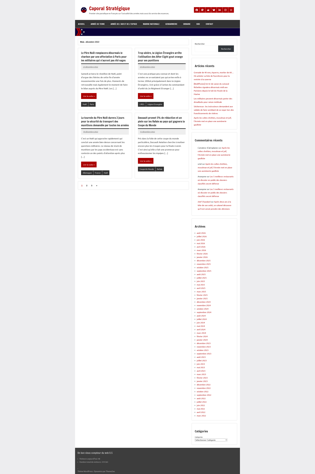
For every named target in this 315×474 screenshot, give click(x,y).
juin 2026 (201, 240)
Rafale (159, 169)
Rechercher (200, 43)
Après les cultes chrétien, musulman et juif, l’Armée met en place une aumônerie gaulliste (212, 121)
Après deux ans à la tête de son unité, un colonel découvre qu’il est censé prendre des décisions (214, 205)
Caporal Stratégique (109, 8)
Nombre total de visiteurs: (90, 462)
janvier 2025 (202, 298)
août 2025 (201, 274)
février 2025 (202, 295)
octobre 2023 (202, 350)
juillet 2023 (202, 360)
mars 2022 (201, 415)
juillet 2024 (202, 319)
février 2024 (202, 336)
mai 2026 (201, 243)
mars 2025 (201, 291)
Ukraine (186, 24)
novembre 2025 (204, 264)
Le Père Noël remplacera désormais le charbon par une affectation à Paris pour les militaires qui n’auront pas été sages (104, 56)
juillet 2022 (202, 402)
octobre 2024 (202, 308)
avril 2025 (201, 288)
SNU (198, 24)
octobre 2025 (202, 267)
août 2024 (201, 315)
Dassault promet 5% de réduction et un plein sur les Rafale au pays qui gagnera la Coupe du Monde (161, 121)
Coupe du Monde (147, 169)
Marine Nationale (151, 24)
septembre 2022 (204, 395)
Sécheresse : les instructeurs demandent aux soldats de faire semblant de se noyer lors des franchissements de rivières (214, 109)
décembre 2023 (204, 343)
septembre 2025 (204, 271)
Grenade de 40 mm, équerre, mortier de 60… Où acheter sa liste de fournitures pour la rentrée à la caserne (214, 75)
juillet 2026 (202, 236)
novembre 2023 (204, 346)
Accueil (81, 24)
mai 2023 (201, 367)
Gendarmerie (171, 24)
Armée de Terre (98, 24)
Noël (85, 104)
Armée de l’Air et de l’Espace (124, 24)
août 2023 (201, 357)
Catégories (199, 437)
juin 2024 (201, 322)
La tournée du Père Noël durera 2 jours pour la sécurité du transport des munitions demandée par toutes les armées (105, 121)
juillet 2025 (202, 277)
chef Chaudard (204, 201)
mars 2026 (201, 250)
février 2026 (202, 253)
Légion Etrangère (155, 104)
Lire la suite (88, 96)
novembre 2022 (204, 388)
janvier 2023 (202, 381)
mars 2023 (201, 374)
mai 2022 (201, 408)
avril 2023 (201, 371)
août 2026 (201, 233)
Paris (92, 104)
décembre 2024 (204, 302)
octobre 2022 (202, 391)
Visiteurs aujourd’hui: (88, 459)
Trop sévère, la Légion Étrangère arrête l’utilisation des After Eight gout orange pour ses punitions (160, 56)
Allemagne (87, 173)
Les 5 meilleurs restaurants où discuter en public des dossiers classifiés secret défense (216, 180)
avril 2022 (201, 412)
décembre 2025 (204, 260)
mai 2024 (201, 326)
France (98, 173)
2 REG (142, 104)
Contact (209, 24)
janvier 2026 (202, 257)
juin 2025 (201, 281)
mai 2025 (201, 284)
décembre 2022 (204, 384)
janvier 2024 (202, 339)
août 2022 (201, 398)
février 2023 (202, 377)
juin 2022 (201, 405)
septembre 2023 (204, 353)
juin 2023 (201, 364)
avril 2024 (201, 329)
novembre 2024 (204, 305)
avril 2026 (201, 246)
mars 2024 (201, 333)
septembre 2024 (204, 312)
